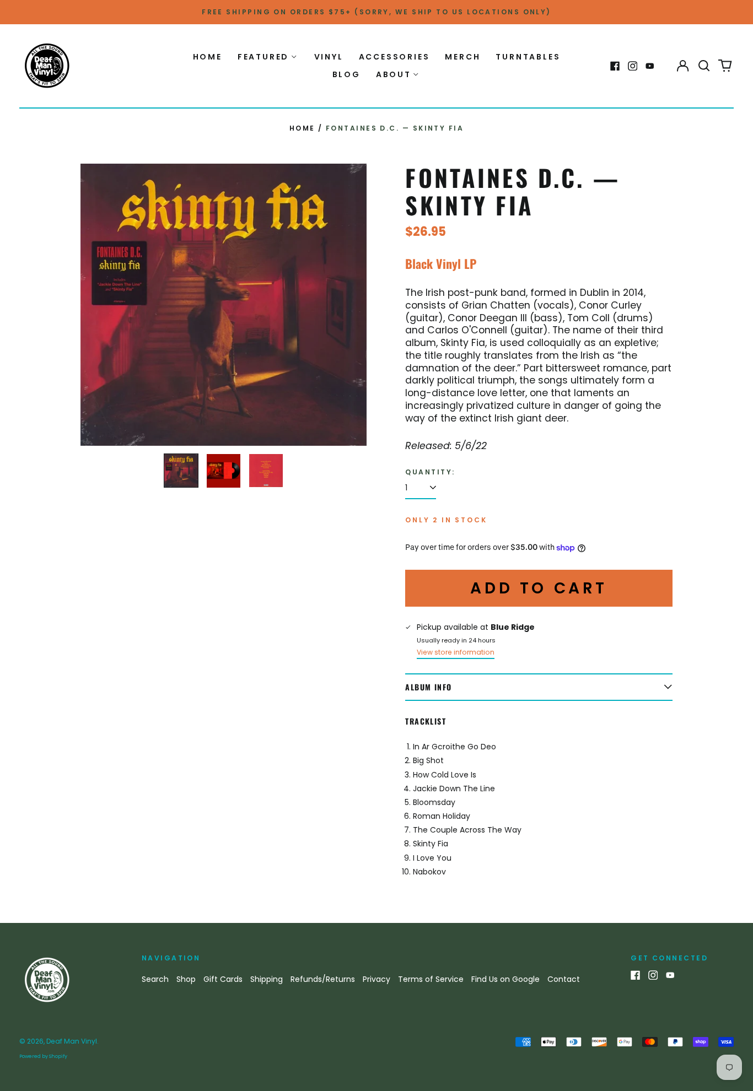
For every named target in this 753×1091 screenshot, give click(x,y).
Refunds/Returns (323, 979)
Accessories (394, 56)
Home (207, 56)
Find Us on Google (505, 979)
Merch (462, 56)
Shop (186, 979)
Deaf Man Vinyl (71, 1041)
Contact (563, 979)
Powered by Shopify (43, 1056)
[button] (704, 66)
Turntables (528, 56)
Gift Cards (223, 979)
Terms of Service (431, 979)
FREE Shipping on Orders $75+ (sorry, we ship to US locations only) (376, 12)
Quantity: (430, 472)
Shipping (266, 979)
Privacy (376, 979)
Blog (346, 74)
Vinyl (328, 56)
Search (155, 979)
